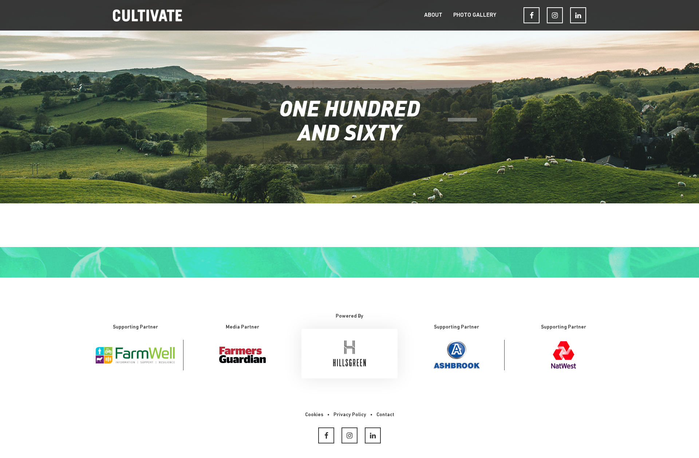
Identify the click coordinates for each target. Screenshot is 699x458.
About (433, 15)
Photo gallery (474, 15)
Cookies (314, 415)
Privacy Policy (349, 415)
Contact (385, 415)
